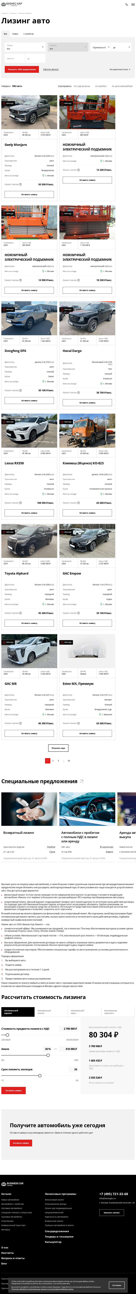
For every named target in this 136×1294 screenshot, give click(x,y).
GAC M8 (10, 683)
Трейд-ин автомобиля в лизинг (59, 1225)
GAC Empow (72, 573)
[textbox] (100, 47)
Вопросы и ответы (13, 1258)
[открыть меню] (133, 4)
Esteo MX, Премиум (78, 683)
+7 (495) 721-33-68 (113, 1194)
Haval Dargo (72, 350)
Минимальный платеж (44, 1011)
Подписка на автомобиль (56, 1216)
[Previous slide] (4, 1012)
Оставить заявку (29, 194)
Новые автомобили (10, 1199)
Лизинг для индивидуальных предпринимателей (58, 1210)
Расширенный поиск (119, 69)
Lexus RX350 (14, 463)
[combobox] (100, 47)
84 (69, 760)
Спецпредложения (57, 1231)
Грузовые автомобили (11, 1216)
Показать (22, 69)
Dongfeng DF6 (15, 350)
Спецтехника (7, 1221)
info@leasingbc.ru (107, 1198)
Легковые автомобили (11, 1208)
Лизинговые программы (60, 1193)
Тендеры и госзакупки (59, 1236)
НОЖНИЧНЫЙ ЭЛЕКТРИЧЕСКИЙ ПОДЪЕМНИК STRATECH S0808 (29, 259)
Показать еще (58, 748)
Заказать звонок (112, 1212)
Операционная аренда (55, 1204)
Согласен (116, 1285)
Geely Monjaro (16, 144)
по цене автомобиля (122, 86)
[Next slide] (131, 1012)
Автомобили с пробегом (12, 1204)
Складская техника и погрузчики (16, 1212)
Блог (4, 1263)
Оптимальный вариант (11, 1011)
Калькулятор (53, 1241)
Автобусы (5, 1229)
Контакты (7, 1252)
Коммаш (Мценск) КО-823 (83, 463)
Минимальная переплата (110, 1011)
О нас (4, 1247)
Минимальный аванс (77, 1011)
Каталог (6, 1193)
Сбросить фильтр (51, 69)
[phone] (126, 4)
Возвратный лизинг (54, 1221)
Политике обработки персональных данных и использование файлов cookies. (42, 1289)
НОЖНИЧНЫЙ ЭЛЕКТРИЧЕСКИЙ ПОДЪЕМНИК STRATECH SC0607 (87, 149)
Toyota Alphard (16, 573)
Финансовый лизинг (54, 1199)
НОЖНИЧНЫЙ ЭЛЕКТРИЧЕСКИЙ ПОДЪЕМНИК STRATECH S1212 (87, 259)
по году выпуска (82, 86)
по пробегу (101, 86)
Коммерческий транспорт (13, 1225)
